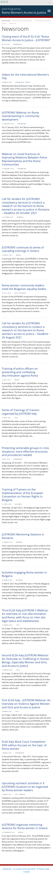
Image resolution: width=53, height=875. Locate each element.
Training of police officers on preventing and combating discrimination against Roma (20, 372)
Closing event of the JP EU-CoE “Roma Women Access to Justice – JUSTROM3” (26, 38)
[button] (26, 2)
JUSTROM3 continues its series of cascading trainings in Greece (23, 249)
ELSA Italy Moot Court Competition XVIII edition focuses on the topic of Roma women (24, 745)
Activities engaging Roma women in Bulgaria (24, 574)
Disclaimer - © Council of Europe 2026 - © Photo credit (26, 869)
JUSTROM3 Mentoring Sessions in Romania (23, 536)
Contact (26, 871)
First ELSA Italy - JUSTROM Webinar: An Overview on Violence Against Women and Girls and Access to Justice (26, 703)
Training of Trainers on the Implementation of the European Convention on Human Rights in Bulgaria (22, 495)
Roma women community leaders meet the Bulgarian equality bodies (24, 287)
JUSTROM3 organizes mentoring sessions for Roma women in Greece (25, 826)
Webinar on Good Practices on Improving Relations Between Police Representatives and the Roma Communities (24, 159)
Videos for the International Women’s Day (25, 76)
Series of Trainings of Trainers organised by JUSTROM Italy (20, 411)
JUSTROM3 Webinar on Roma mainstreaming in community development (20, 116)
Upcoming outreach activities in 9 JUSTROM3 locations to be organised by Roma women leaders (25, 786)
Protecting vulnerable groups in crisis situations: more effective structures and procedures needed (25, 451)
